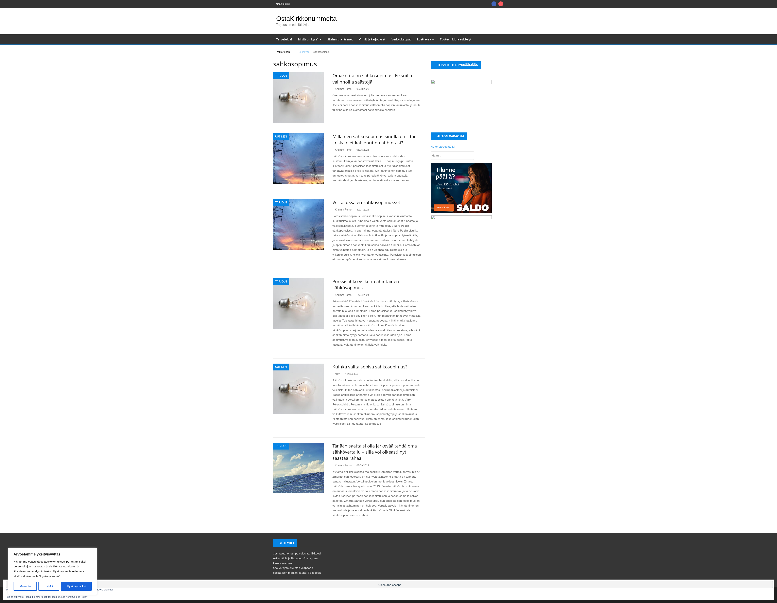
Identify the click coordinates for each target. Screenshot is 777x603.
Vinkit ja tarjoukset (372, 39)
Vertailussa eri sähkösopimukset (366, 202)
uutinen (281, 136)
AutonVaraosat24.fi (443, 146)
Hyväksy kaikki (76, 586)
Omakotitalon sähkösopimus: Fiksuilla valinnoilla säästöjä (372, 78)
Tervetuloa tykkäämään (457, 65)
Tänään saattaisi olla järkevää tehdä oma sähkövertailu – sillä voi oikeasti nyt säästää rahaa (374, 452)
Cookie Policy (79, 597)
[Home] (293, 51)
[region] (52, 571)
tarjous (281, 75)
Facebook (314, 572)
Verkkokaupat (401, 39)
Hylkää (49, 586)
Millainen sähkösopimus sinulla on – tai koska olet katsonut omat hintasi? (373, 139)
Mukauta (25, 586)
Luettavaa (424, 39)
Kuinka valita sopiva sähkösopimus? (369, 367)
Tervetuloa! (284, 39)
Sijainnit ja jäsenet (340, 39)
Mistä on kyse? (308, 39)
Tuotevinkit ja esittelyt (455, 39)
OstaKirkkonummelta (306, 18)
